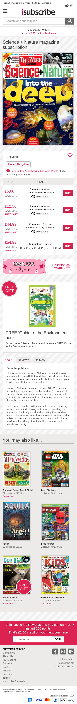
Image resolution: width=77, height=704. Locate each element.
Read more (50, 33)
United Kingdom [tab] (18, 164)
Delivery (7, 663)
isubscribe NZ (66, 662)
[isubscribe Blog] (71, 651)
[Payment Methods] (50, 700)
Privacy (7, 670)
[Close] (74, 624)
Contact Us (9, 652)
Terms (6, 677)
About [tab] (8, 359)
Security (7, 674)
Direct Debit (42, 196)
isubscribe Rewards (14, 681)
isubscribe (66, 659)
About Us (8, 656)
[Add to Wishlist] (70, 156)
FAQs (6, 667)
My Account (9, 659)
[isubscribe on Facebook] (56, 651)
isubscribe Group (64, 666)
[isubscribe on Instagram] (64, 651)
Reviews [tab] (23, 359)
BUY (68, 193)
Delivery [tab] (40, 359)
